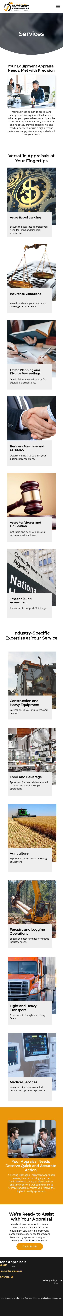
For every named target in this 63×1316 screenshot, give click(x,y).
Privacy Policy (51, 1280)
